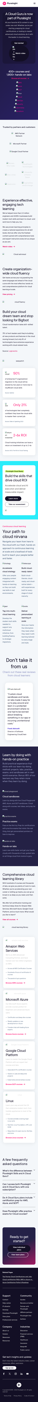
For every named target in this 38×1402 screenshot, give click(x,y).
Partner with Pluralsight (24, 1308)
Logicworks (13, 351)
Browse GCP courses (14, 1084)
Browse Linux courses (15, 1138)
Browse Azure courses (15, 1034)
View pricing (8, 294)
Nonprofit (23, 1346)
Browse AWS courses (14, 983)
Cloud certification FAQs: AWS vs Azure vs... (18, 1279)
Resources (6, 1341)
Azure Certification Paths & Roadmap (16, 1282)
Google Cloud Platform (16, 1053)
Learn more (13, 499)
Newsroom (6, 1337)
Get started (19, 43)
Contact (5, 1300)
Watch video (20, 53)
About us (6, 1330)
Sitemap (5, 1310)
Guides (22, 1300)
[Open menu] (34, 3)
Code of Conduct (29, 1396)
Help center (7, 1303)
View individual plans (19, 1248)
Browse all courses (19, 78)
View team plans (17, 1255)
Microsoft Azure (17, 999)
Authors (23, 1319)
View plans (6, 1316)
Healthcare (24, 1340)
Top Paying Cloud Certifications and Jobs (17, 1276)
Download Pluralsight (10, 1313)
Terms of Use (7, 1396)
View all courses (9, 920)
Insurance (23, 1343)
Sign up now (9, 1368)
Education (24, 1330)
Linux (9, 1101)
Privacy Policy (18, 1396)
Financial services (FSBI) (26, 1335)
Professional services (10, 1320)
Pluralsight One (25, 1316)
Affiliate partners (26, 1312)
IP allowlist (6, 1306)
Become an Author (26, 1303)
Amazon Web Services (15, 948)
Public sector (25, 1350)
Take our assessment (17, 504)
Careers (5, 1334)
